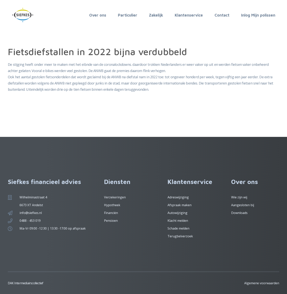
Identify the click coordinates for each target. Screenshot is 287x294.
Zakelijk (156, 15)
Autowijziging (177, 213)
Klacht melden (178, 220)
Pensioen (111, 220)
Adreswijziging (178, 197)
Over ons (97, 15)
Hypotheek (112, 205)
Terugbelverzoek (180, 236)
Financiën (111, 213)
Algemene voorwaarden (261, 283)
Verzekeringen (115, 197)
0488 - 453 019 (30, 220)
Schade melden (178, 228)
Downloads (239, 213)
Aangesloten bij (242, 205)
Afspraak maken (180, 205)
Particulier (127, 15)
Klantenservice (189, 15)
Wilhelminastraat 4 (33, 197)
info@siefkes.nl (31, 213)
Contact (222, 15)
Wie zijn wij (239, 197)
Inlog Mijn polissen (258, 15)
